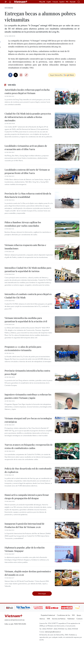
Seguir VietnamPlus (56, 75)
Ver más (12, 85)
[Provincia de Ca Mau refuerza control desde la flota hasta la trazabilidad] (67, 200)
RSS (73, 615)
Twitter (16, 75)
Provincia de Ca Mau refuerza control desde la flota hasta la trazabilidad (28, 195)
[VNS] (13, 607)
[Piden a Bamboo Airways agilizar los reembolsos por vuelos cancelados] (67, 229)
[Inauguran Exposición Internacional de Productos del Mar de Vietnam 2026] (67, 530)
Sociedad (9, 8)
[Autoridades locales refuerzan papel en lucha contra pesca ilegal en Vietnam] (67, 96)
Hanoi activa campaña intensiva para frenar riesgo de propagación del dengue (27, 496)
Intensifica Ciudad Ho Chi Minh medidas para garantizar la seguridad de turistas (28, 269)
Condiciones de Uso (63, 615)
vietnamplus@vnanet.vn (53, 632)
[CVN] (27, 607)
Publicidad (71, 619)
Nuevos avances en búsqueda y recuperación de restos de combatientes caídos (29, 446)
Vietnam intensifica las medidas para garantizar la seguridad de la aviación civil (26, 319)
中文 (67, 1)
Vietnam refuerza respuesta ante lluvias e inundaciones (25, 246)
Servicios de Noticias (58, 619)
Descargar (42, 593)
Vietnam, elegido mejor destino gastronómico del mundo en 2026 (28, 573)
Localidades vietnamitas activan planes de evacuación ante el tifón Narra (26, 147)
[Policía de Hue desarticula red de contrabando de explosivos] (67, 475)
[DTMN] (41, 607)
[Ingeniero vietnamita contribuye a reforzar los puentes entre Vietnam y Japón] (67, 401)
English (49, 2)
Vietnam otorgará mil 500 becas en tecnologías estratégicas (28, 420)
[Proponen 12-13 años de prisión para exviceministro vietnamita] (67, 353)
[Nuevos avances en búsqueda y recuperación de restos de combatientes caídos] (67, 451)
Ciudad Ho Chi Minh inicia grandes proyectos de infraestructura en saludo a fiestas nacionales (28, 117)
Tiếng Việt (42, 2)
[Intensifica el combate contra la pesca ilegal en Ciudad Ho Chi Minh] (67, 300)
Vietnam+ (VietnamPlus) (21, 1)
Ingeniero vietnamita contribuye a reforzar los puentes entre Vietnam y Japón (28, 396)
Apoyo (79, 615)
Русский (72, 2)
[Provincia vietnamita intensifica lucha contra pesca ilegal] (67, 377)
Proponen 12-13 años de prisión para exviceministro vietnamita (23, 348)
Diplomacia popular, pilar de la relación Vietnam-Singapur (25, 549)
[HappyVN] (70, 607)
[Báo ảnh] (56, 607)
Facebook (10, 75)
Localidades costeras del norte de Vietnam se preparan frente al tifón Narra (27, 171)
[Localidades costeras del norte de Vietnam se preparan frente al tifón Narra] (67, 176)
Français (55, 2)
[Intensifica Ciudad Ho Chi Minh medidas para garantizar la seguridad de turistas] (67, 274)
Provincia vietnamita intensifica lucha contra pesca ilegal (27, 372)
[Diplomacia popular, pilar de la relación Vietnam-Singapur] (67, 554)
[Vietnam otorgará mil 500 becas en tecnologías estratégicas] (67, 425)
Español (61, 2)
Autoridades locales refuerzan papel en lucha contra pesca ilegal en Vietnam (27, 91)
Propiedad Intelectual (48, 615)
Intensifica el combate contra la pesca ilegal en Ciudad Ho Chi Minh (28, 296)
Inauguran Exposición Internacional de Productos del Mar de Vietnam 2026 (24, 525)
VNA (48, 619)
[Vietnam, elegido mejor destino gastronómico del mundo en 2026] (67, 578)
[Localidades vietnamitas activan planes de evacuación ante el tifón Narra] (67, 152)
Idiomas (42, 619)
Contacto (79, 619)
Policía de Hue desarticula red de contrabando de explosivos (28, 470)
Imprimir (21, 75)
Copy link (26, 75)
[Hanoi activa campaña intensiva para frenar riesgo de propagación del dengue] (67, 501)
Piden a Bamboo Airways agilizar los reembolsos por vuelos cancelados (23, 224)
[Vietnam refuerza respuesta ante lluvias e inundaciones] (67, 251)
